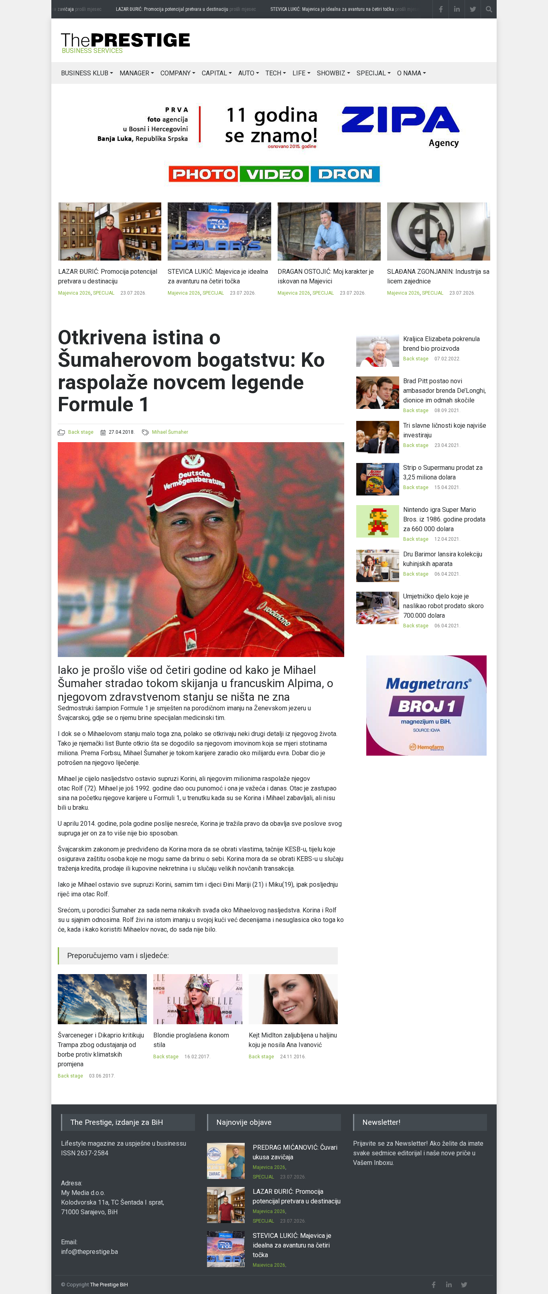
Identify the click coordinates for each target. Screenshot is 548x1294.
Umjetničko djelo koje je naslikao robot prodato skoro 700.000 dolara (443, 605)
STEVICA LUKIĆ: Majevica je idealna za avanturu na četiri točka (330, 9)
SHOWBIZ (331, 73)
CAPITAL (214, 73)
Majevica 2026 (74, 293)
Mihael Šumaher (170, 432)
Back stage (80, 432)
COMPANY (175, 73)
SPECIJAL (371, 73)
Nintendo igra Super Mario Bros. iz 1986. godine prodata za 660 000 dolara (444, 519)
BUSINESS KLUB (84, 73)
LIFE (298, 73)
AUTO (246, 73)
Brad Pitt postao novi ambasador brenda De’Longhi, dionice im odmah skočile (444, 390)
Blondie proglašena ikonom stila (96, 1040)
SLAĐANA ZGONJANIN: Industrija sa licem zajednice (328, 276)
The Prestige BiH (109, 1285)
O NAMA (409, 73)
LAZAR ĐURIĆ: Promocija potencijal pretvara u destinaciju (171, 9)
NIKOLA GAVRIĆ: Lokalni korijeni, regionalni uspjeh (433, 276)
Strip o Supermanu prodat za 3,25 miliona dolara (288, 1040)
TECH (273, 73)
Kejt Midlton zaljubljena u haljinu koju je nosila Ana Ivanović (197, 1040)
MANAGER (134, 73)
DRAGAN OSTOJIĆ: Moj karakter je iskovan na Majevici (216, 276)
